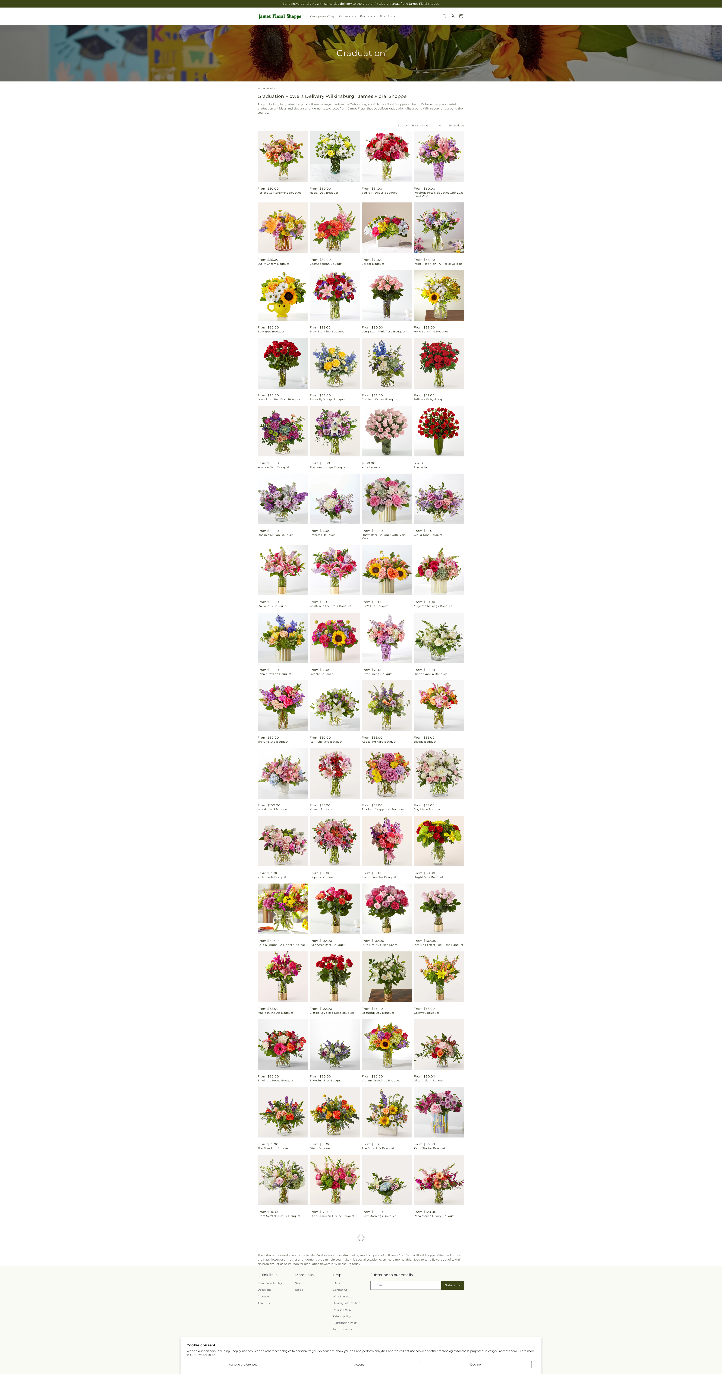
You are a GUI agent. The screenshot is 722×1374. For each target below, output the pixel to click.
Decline (475, 1364)
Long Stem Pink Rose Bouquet (383, 331)
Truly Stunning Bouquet (327, 331)
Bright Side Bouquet (428, 877)
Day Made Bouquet (427, 809)
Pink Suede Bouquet (272, 877)
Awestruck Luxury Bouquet (277, 1283)
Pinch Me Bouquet (427, 1283)
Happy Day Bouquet (324, 192)
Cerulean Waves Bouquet (379, 399)
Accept (359, 1364)
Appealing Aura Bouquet (379, 741)
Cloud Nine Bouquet (428, 535)
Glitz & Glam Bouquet (429, 1080)
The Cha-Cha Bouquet (273, 741)
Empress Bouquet (322, 535)
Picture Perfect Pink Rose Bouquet (438, 945)
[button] (347, 16)
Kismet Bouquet (321, 809)
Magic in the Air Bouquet (275, 1012)
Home (261, 88)
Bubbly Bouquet (321, 674)
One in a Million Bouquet (275, 535)
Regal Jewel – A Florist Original (384, 1283)
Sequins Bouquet (322, 877)
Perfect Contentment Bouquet (279, 192)
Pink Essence (371, 467)
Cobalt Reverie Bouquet (274, 674)
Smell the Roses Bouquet (276, 1080)
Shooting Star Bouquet (326, 1080)
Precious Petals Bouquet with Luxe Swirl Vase (438, 194)
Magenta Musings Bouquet (433, 606)
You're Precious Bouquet (379, 192)
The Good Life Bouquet (378, 1148)
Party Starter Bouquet (429, 1148)
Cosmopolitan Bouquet (326, 263)
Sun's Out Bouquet (375, 606)
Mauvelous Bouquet (272, 606)
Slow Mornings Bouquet (379, 1216)
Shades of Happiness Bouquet (383, 809)
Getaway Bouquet (426, 1012)
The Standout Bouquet (274, 1148)
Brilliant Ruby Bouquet (430, 399)
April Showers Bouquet (326, 741)
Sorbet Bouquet (373, 263)
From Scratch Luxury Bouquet (279, 1216)
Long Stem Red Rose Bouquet (279, 399)
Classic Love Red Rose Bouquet (332, 1012)
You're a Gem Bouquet (274, 467)
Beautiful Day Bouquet (378, 1012)
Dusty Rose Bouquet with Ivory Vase (384, 536)
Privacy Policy (205, 1355)
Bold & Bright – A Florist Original (281, 945)
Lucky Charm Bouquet (273, 263)
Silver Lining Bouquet (377, 674)
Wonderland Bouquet (273, 809)
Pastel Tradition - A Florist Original (438, 263)
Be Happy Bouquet (271, 331)
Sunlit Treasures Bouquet (328, 1283)
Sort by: (403, 125)
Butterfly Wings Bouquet (328, 399)
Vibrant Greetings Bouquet (381, 1080)
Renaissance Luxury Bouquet (434, 1216)
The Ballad (421, 467)
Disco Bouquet (320, 1148)
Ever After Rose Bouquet (327, 945)
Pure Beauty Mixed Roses (379, 945)
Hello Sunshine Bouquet (431, 331)
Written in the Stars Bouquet (330, 606)
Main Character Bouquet (379, 877)
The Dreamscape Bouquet (328, 467)
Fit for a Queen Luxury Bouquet (332, 1216)
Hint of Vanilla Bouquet (430, 674)
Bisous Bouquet (425, 741)
